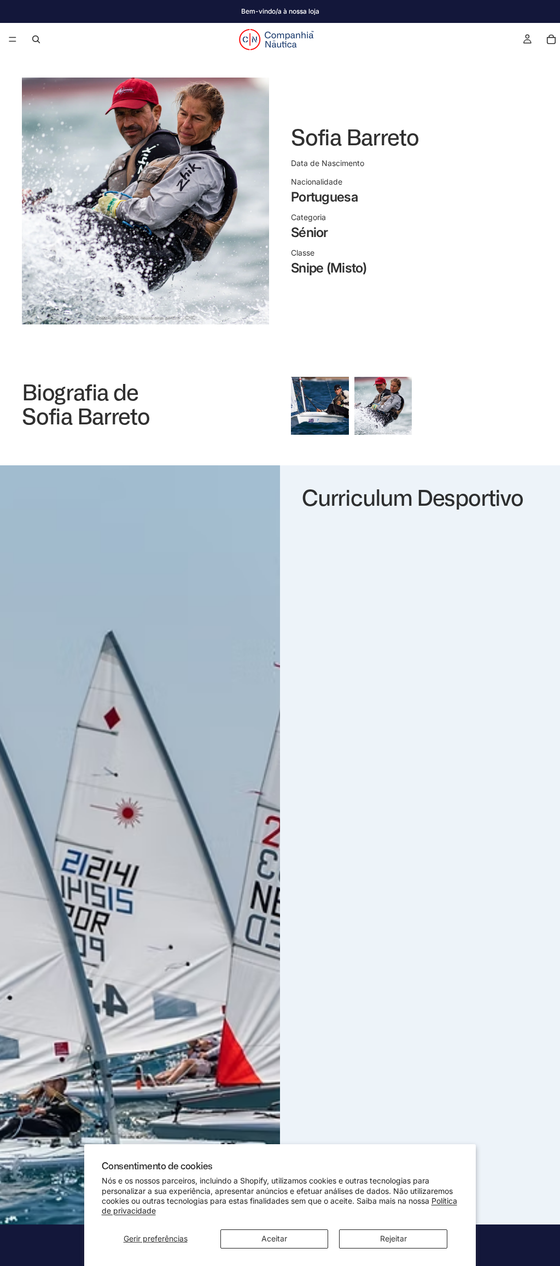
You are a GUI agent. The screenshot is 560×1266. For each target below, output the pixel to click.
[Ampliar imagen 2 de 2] (383, 406)
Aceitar (274, 1238)
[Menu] (12, 39)
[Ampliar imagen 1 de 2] (320, 406)
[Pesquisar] (36, 39)
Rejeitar (393, 1238)
